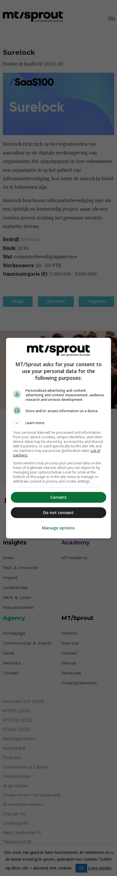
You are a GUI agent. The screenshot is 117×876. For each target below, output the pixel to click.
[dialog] (58, 438)
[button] (58, 423)
